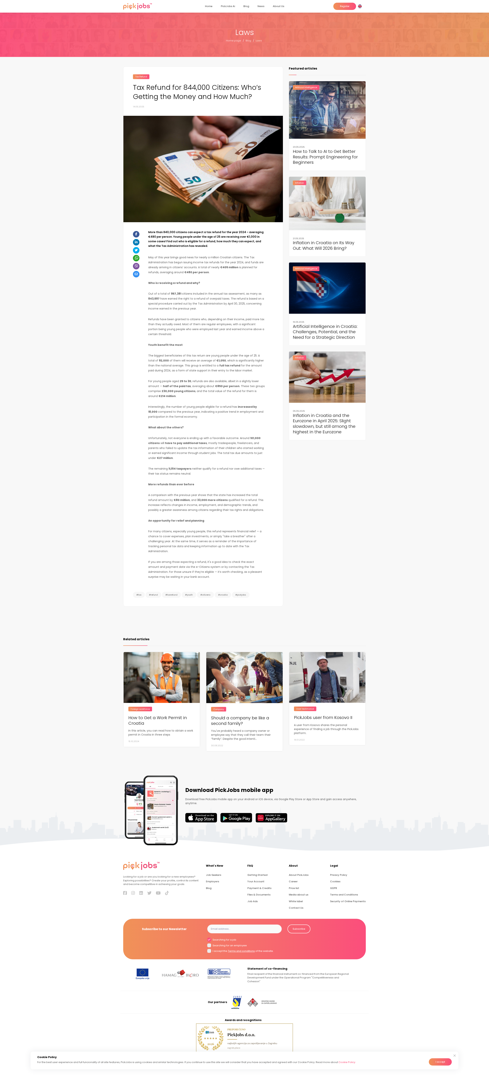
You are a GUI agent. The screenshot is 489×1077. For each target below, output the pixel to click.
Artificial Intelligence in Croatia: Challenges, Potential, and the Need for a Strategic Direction (325, 332)
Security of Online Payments (348, 901)
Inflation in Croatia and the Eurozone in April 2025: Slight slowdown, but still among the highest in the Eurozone (324, 424)
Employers (212, 881)
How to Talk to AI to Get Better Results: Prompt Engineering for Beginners (325, 157)
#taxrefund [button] (171, 594)
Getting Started (257, 875)
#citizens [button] (205, 594)
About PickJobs (298, 875)
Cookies (335, 881)
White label (296, 901)
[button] (360, 6)
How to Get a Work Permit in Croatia (157, 720)
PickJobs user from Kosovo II (323, 717)
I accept (440, 1061)
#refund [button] (153, 594)
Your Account (255, 881)
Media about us (298, 894)
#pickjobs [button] (240, 594)
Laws (259, 40)
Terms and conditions (241, 951)
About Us (278, 6)
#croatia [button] (223, 594)
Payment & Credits (259, 888)
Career (293, 881)
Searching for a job (224, 940)
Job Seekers (213, 875)
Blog (246, 6)
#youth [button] (189, 594)
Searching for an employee (229, 945)
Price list (294, 888)
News (260, 6)
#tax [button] (138, 594)
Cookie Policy (346, 1062)
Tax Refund (141, 76)
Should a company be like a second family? (240, 720)
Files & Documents (258, 894)
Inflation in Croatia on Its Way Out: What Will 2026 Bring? (323, 245)
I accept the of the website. (243, 951)
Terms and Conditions (344, 894)
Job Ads (252, 901)
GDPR (333, 888)
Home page (233, 40)
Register (344, 6)
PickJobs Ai (228, 6)
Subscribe (299, 929)
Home (208, 6)
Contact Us (296, 908)
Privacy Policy (338, 875)
